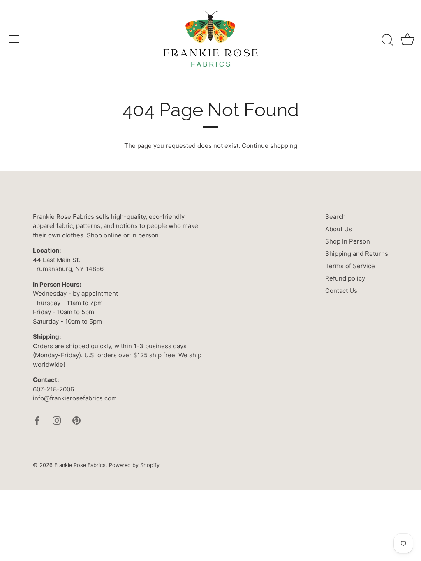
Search (335, 217)
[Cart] (407, 40)
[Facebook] (37, 420)
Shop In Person (347, 241)
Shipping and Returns (356, 254)
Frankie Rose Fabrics (80, 465)
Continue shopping (269, 145)
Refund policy (345, 278)
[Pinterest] (76, 420)
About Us (338, 229)
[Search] (387, 40)
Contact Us (341, 290)
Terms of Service (350, 266)
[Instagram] (57, 420)
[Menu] (14, 39)
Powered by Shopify (134, 465)
